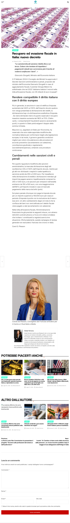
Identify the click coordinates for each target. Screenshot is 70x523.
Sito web (39, 499)
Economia (15, 50)
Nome (3, 491)
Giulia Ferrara (26, 61)
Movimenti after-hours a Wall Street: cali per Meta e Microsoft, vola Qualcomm (58, 381)
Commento (5, 470)
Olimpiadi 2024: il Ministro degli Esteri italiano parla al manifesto (57, 424)
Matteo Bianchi (16, 385)
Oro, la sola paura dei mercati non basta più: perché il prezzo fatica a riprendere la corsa (11, 381)
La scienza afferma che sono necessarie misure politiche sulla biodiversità (12, 425)
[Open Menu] (2, 2)
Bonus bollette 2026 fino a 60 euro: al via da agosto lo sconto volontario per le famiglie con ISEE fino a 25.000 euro (34, 382)
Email (3, 499)
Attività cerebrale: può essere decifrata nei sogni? (34, 424)
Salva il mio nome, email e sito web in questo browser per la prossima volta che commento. (31, 506)
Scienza (4, 421)
